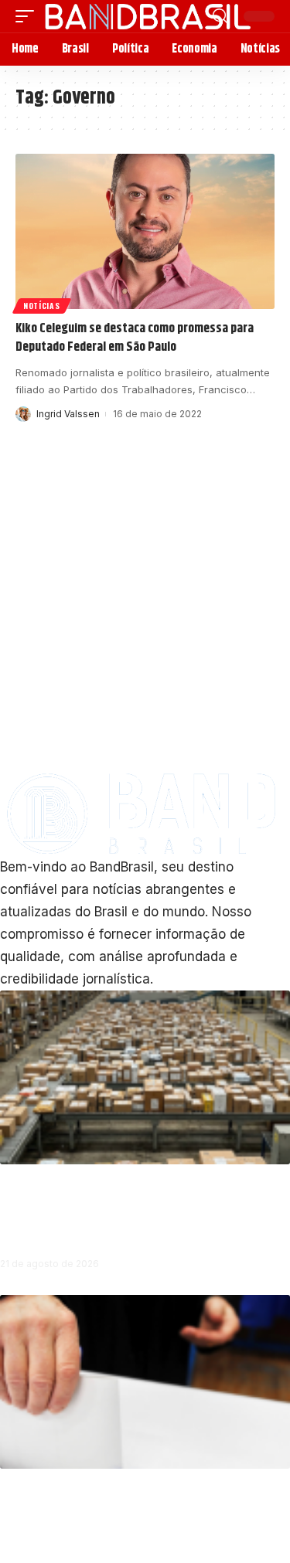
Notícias (41, 305)
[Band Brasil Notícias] (147, 16)
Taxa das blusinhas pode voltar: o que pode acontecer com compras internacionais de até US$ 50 (142, 1209)
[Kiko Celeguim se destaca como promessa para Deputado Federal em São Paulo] (145, 231)
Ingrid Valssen (68, 414)
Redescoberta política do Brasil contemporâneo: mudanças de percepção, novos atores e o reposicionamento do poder (135, 1515)
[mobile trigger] (28, 16)
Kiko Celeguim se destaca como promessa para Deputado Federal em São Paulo (134, 337)
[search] (220, 16)
